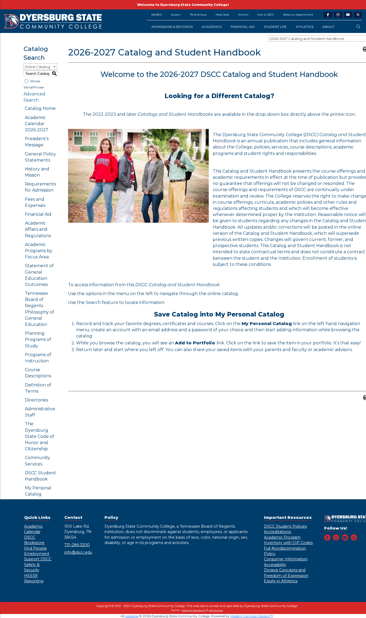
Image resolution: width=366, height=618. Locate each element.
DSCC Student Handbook (40, 476)
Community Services (37, 460)
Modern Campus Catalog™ (251, 616)
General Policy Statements (40, 157)
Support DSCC (37, 559)
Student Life (275, 27)
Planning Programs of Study (38, 339)
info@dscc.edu (78, 552)
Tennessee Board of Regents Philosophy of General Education (39, 309)
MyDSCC (156, 14)
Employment (36, 553)
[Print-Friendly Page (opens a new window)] (364, 48)
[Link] (71, 21)
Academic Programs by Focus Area (38, 250)
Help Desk (222, 14)
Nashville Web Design (194, 610)
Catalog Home (40, 108)
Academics (211, 27)
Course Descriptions (38, 372)
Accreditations (277, 531)
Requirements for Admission (40, 187)
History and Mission (37, 172)
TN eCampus (198, 14)
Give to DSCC (265, 14)
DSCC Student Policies (285, 526)
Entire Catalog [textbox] (37, 67)
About (328, 27)
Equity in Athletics (280, 581)
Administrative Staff (40, 412)
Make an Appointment (298, 14)
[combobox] (40, 66)
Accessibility (275, 564)
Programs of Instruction (38, 357)
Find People (35, 548)
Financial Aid (243, 27)
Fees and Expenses (35, 202)
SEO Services (216, 610)
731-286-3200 (77, 544)
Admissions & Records (172, 27)
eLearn (176, 14)
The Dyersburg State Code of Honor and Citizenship (39, 436)
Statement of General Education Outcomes (39, 275)
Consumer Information (286, 559)
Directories (36, 400)
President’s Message (36, 141)
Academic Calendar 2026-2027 (36, 123)
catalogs (131, 616)
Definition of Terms (38, 388)
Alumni (243, 14)
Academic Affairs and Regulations (38, 229)
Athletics (304, 27)
